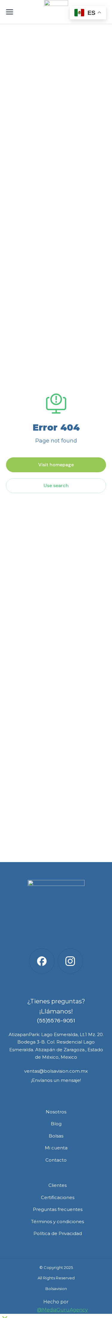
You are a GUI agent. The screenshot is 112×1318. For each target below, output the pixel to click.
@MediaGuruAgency (62, 1310)
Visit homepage (56, 465)
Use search (56, 485)
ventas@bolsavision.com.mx (56, 1071)
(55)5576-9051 (56, 1020)
